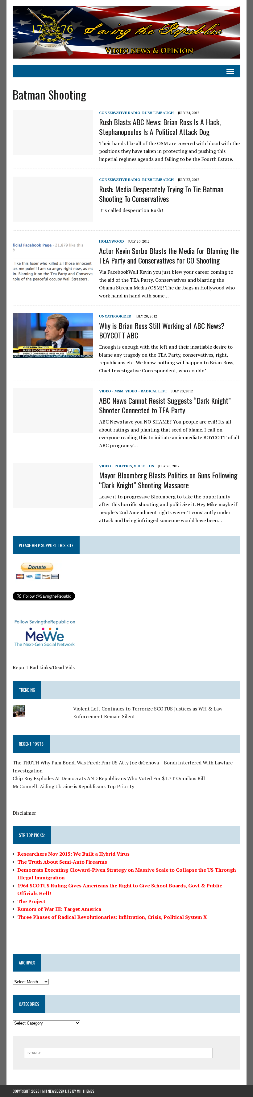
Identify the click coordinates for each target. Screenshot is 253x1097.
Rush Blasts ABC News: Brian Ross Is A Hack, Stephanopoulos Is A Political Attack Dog (160, 126)
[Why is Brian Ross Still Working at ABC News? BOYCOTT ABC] (53, 354)
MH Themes (85, 1091)
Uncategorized (115, 316)
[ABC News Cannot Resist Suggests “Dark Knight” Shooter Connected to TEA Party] (53, 429)
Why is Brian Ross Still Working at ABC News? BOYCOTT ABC (162, 330)
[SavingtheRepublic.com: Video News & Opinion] (126, 32)
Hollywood (111, 241)
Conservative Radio (119, 112)
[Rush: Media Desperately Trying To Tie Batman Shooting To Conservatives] (53, 217)
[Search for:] (118, 1052)
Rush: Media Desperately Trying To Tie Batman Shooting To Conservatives (161, 193)
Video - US (144, 466)
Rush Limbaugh (158, 112)
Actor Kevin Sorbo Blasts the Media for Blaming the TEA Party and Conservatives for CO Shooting (169, 255)
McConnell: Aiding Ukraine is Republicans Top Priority (73, 786)
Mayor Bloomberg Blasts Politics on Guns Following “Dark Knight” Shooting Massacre (168, 479)
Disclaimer (24, 812)
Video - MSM (111, 391)
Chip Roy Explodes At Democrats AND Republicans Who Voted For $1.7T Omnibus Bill (109, 778)
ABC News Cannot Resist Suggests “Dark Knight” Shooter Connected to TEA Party (165, 405)
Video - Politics (115, 466)
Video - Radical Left (146, 391)
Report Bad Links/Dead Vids (44, 667)
